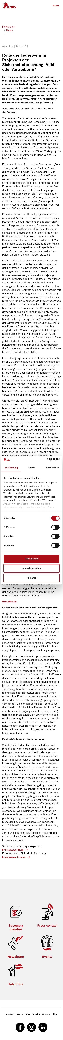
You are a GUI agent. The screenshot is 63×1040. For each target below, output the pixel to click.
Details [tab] (31, 467)
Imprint (36, 1014)
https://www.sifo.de (12, 849)
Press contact (47, 925)
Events (47, 956)
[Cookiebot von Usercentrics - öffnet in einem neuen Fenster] (47, 460)
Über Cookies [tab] (52, 467)
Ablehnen (31, 578)
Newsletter (15, 956)
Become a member (15, 927)
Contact (10, 1014)
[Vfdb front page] (9, 5)
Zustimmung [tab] (11, 467)
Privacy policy (49, 1014)
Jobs (27, 1014)
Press (20, 1014)
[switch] (55, 527)
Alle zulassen (31, 558)
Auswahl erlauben (31, 568)
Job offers (15, 984)
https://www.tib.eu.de (14, 857)
